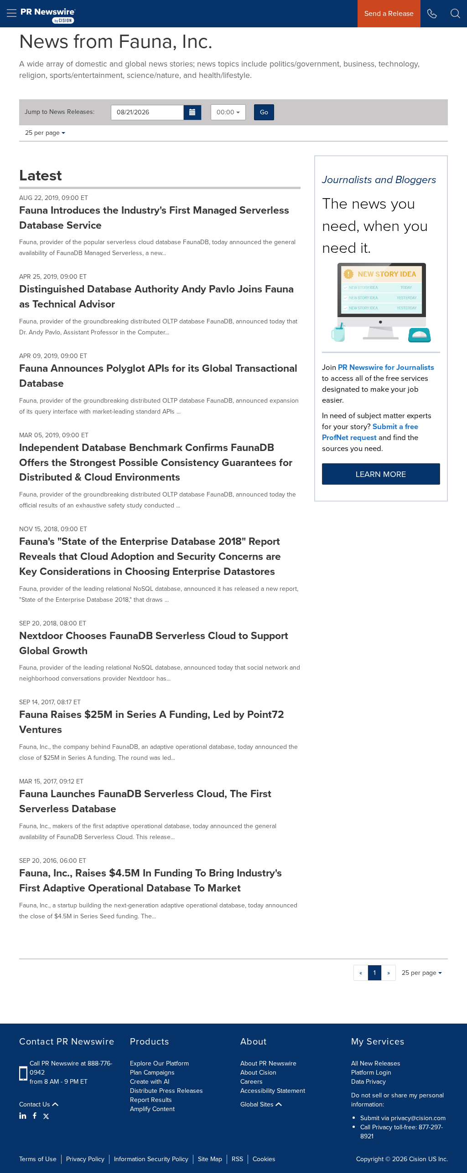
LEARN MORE (381, 474)
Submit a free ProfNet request (370, 432)
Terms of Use (38, 1159)
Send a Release (389, 13)
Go (264, 112)
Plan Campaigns (152, 1072)
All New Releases (375, 1063)
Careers (251, 1081)
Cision (417, 1159)
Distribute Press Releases (166, 1091)
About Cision (258, 1072)
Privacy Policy (85, 1159)
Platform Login (371, 1072)
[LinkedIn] (24, 1116)
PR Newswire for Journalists (386, 367)
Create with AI (149, 1081)
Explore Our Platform (159, 1063)
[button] (193, 112)
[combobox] (228, 112)
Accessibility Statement (272, 1091)
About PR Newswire (268, 1063)
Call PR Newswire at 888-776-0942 (71, 1068)
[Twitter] (46, 1116)
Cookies (264, 1159)
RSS (237, 1159)
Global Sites (257, 1104)
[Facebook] (35, 1116)
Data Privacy (368, 1081)
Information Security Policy (151, 1159)
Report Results (151, 1100)
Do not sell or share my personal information (397, 1100)
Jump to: (59, 112)
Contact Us (35, 1104)
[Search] (455, 13)
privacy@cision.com (418, 1118)
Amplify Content (152, 1109)
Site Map (210, 1159)
